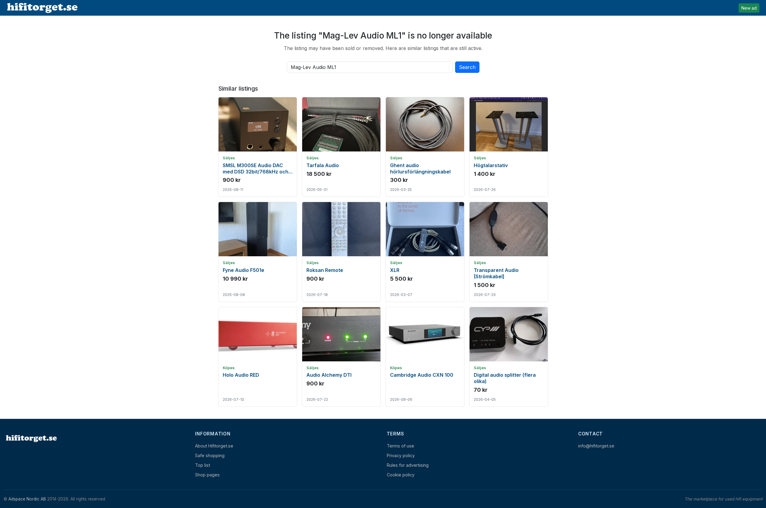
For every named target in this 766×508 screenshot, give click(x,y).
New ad (749, 8)
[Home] (31, 438)
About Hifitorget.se (214, 445)
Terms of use (400, 445)
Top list (202, 465)
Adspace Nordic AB (27, 499)
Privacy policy (401, 455)
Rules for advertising (408, 465)
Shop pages (207, 474)
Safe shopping (210, 455)
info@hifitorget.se (596, 445)
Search (467, 67)
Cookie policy (400, 474)
